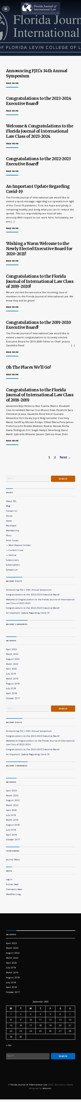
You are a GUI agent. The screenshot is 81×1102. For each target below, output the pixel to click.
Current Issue (16, 550)
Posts (9, 535)
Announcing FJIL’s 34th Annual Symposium (29, 589)
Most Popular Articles (20, 545)
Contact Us (11, 510)
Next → (65, 457)
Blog (8, 506)
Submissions (12, 560)
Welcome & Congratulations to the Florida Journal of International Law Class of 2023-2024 (39, 131)
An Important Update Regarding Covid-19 (28, 612)
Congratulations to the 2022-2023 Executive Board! (38, 161)
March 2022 (12, 664)
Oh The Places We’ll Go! (28, 367)
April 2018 (11, 693)
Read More (12, 83)
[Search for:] (28, 479)
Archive (12, 555)
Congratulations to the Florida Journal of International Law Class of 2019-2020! (40, 281)
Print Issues (12, 540)
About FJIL (11, 501)
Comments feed (14, 889)
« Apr (9, 1045)
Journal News (13, 859)
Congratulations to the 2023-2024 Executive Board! (33, 594)
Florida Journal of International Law (28, 1084)
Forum (9, 515)
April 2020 (11, 668)
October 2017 (13, 698)
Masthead (11, 525)
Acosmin (47, 1088)
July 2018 (11, 688)
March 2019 (12, 678)
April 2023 (11, 649)
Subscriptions (13, 564)
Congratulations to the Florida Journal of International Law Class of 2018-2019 (40, 395)
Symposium (12, 569)
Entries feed (12, 884)
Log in (9, 879)
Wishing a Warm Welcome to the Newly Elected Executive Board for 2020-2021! (39, 248)
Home (9, 520)
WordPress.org (13, 894)
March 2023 (12, 654)
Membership (12, 530)
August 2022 (13, 659)
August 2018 (13, 683)
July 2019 (11, 673)
